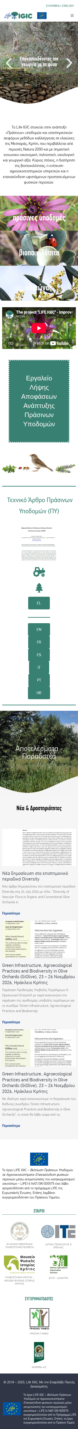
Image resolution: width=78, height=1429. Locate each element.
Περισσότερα (11, 913)
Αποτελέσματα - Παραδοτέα (39, 752)
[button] (8, 63)
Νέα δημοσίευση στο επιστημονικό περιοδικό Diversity (35, 876)
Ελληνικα (53, 5)
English (68, 5)
